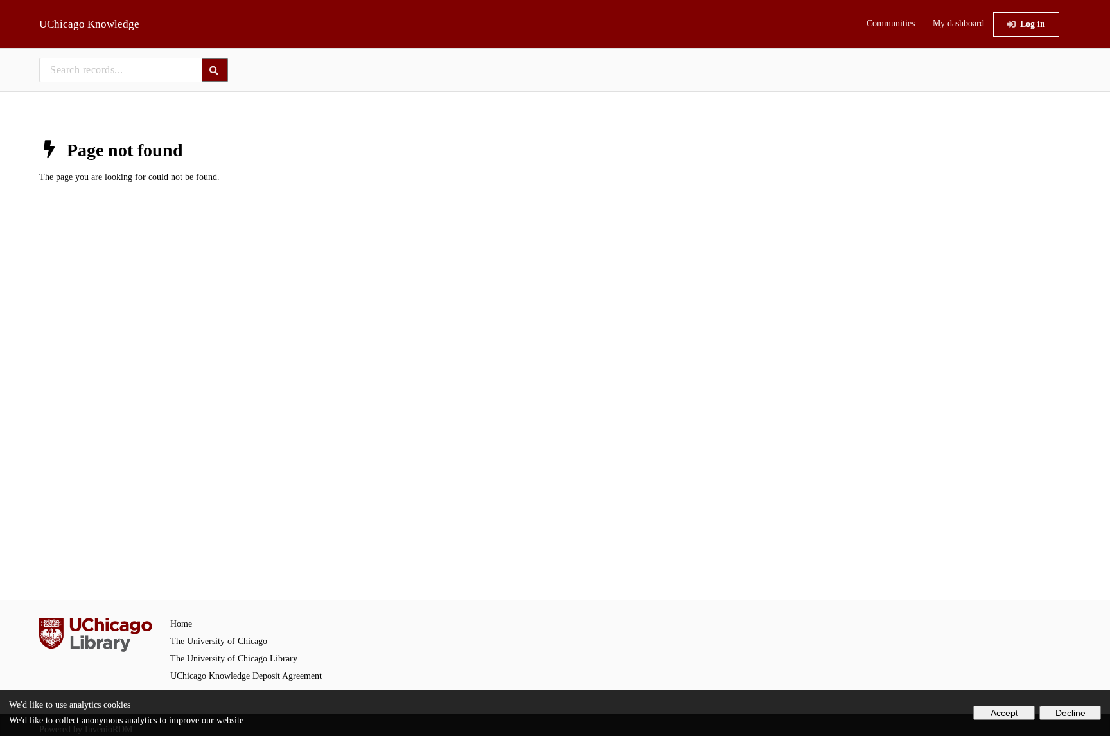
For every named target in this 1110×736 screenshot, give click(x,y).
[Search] (215, 70)
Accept (1004, 713)
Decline (1070, 713)
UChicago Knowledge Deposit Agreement (246, 676)
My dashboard (958, 23)
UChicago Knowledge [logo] (89, 24)
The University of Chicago (218, 641)
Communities (891, 23)
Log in (1032, 24)
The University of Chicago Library (233, 658)
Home (181, 624)
